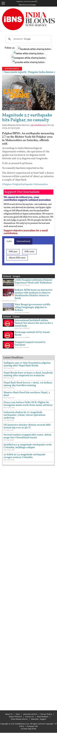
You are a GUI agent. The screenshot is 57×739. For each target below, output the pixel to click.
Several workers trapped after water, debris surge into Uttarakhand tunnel (27, 436)
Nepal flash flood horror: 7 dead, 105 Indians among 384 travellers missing (28, 384)
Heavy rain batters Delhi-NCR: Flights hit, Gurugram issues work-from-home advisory (28, 404)
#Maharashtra (40, 184)
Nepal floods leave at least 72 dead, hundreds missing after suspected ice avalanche (28, 374)
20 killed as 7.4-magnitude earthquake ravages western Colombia (25, 456)
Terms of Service (15, 717)
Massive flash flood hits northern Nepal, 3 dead (27, 394)
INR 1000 (29, 251)
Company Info (32, 726)
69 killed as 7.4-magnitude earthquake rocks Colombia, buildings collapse (28, 446)
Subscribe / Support (38, 719)
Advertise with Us (30, 714)
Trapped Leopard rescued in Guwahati (30, 343)
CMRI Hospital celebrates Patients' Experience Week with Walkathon (34, 281)
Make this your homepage (27, 5)
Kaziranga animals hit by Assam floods (32, 333)
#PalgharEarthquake (22, 184)
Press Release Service (19, 719)
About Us (8, 714)
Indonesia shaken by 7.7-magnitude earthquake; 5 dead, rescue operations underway (24, 415)
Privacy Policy (46, 714)
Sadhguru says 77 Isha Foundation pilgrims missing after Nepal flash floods (27, 364)
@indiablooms (38, 125)
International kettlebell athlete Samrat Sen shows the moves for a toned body (34, 323)
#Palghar (6, 184)
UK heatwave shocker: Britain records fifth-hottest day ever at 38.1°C (27, 426)
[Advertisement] (28, 588)
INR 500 (13, 251)
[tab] (9, 241)
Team (18, 714)
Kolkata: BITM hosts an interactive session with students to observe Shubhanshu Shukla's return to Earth (33, 294)
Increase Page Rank (28, 729)
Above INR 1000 (17, 257)
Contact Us (29, 717)
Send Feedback (42, 717)
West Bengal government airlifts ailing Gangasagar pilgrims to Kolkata (32, 307)
